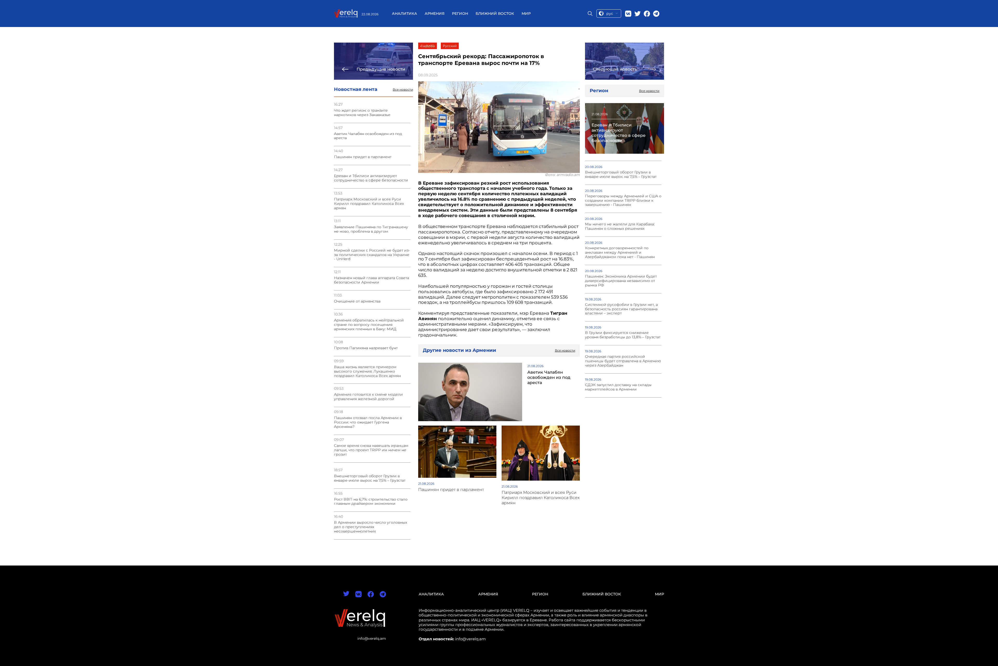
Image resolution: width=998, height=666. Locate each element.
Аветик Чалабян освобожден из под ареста (368, 136)
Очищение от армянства (357, 301)
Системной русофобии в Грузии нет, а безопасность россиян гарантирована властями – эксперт (621, 309)
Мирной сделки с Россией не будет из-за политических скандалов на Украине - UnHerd (372, 254)
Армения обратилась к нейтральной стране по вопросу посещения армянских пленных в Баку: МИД (369, 324)
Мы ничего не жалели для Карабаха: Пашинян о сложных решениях (620, 226)
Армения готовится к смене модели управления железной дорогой (368, 396)
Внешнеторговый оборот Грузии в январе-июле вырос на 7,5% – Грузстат (369, 478)
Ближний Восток (495, 13)
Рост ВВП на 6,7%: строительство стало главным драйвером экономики (371, 501)
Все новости (403, 89)
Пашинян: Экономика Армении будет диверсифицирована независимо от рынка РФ (621, 280)
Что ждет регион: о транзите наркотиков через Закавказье (362, 112)
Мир (526, 13)
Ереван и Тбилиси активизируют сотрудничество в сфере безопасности (371, 178)
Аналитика (404, 13)
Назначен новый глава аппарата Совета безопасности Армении (371, 280)
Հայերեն (427, 46)
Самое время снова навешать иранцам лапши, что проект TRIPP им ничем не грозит (371, 450)
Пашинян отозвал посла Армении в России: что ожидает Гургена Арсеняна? (368, 422)
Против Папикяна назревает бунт (366, 348)
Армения (434, 13)
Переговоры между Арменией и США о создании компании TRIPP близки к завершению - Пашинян (623, 200)
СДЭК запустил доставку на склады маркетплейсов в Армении (618, 387)
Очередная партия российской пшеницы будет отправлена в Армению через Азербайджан (623, 361)
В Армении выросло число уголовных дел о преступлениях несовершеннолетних (370, 527)
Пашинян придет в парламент (362, 157)
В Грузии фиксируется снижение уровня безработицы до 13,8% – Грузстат (622, 335)
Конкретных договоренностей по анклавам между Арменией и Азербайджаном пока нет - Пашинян (620, 252)
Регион (460, 13)
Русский (450, 46)
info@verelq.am (371, 638)
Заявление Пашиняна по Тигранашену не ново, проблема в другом (371, 229)
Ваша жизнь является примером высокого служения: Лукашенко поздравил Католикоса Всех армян (367, 371)
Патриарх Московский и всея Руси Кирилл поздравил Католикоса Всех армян (369, 203)
